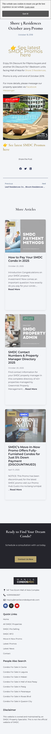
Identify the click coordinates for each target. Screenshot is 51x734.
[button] (20, 168)
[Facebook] (5, 605)
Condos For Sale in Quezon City (17, 701)
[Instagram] (11, 605)
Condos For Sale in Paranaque (16, 691)
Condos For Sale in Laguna (15, 672)
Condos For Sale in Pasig (14, 686)
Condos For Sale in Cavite (15, 667)
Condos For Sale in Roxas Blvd (17, 696)
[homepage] (25, 581)
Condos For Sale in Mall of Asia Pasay (20, 682)
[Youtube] (17, 605)
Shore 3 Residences (35, 70)
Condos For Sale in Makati (15, 677)
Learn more (29, 7)
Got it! (25, 14)
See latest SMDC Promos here (25, 51)
